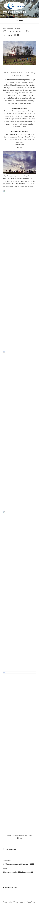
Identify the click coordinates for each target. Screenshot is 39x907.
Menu (21, 20)
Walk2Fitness (14, 12)
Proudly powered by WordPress (24, 902)
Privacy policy (7, 902)
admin (17, 28)
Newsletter (11, 849)
